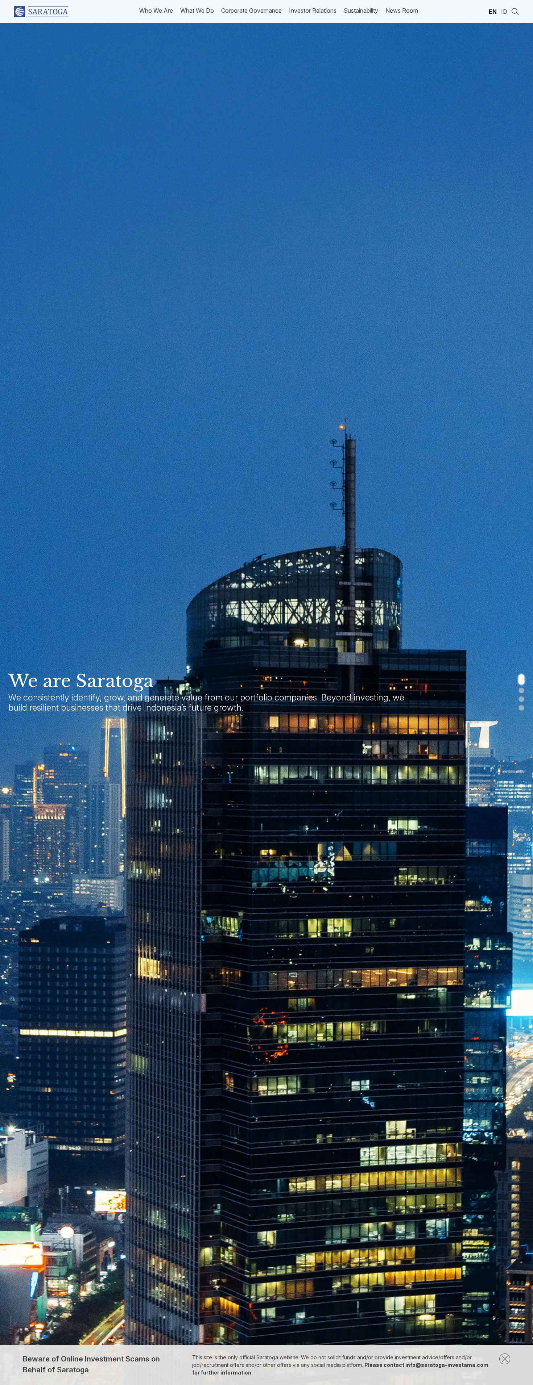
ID (504, 11)
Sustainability (361, 10)
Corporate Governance (251, 10)
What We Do (197, 10)
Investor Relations (312, 10)
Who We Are (156, 10)
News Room (401, 10)
